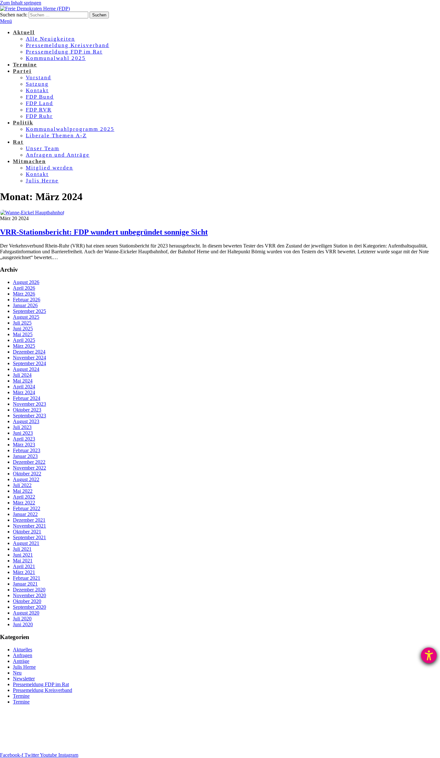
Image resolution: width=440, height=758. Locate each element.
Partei (22, 71)
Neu (17, 672)
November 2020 (29, 595)
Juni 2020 (23, 624)
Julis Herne (42, 181)
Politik (23, 123)
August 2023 (26, 421)
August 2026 (26, 282)
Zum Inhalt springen (20, 2)
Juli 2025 (22, 323)
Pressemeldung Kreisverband (67, 45)
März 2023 (24, 444)
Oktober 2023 (27, 410)
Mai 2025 (23, 334)
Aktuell (24, 32)
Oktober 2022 (27, 473)
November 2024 (29, 357)
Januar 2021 (25, 584)
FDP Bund (40, 97)
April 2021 (24, 566)
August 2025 (26, 317)
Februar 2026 (26, 299)
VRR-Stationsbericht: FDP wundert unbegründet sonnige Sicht (104, 232)
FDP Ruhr (39, 116)
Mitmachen (29, 161)
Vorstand (38, 77)
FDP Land (39, 103)
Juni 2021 (23, 555)
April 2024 (24, 386)
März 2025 (24, 346)
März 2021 (24, 572)
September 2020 (29, 607)
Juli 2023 (22, 427)
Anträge (21, 661)
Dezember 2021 (29, 520)
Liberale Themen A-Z (56, 135)
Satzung (37, 84)
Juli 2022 (22, 485)
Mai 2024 (23, 381)
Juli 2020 (22, 618)
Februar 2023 (26, 450)
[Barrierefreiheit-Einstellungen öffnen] (429, 655)
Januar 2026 (25, 305)
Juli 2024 (22, 375)
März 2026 (24, 293)
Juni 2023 (23, 433)
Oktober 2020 (27, 601)
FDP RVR (39, 110)
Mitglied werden (49, 168)
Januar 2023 (25, 456)
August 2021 (26, 543)
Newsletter (24, 678)
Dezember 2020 (29, 589)
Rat (18, 142)
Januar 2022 (25, 514)
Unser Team (42, 148)
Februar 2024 (26, 398)
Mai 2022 (23, 491)
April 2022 (24, 497)
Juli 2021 (22, 549)
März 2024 (24, 392)
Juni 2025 (23, 328)
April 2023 (24, 439)
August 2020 (26, 613)
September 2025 (29, 311)
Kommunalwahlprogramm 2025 (70, 129)
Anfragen (22, 655)
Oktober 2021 (27, 531)
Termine (25, 65)
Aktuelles (22, 649)
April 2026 (24, 288)
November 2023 (29, 404)
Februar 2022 (26, 508)
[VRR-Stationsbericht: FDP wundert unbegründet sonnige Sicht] (32, 212)
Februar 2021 (26, 578)
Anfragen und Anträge (58, 155)
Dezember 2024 (29, 352)
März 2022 (24, 502)
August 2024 (26, 369)
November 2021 (29, 526)
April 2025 (24, 340)
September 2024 (29, 363)
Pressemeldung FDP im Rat (64, 52)
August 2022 (26, 479)
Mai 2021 (23, 560)
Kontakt (37, 90)
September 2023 (29, 415)
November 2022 (29, 468)
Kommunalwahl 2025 (56, 58)
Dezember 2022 (29, 462)
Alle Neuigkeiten (50, 39)
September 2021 (29, 537)
